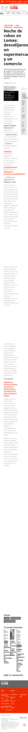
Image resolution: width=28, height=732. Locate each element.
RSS (21, 696)
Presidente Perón (8, 706)
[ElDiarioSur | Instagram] (22, 686)
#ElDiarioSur (8, 172)
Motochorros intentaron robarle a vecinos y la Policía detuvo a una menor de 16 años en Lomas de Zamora (10, 389)
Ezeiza (7, 703)
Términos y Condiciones (6, 715)
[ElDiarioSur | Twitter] (25, 683)
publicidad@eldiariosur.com (8, 723)
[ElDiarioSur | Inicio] (27, 691)
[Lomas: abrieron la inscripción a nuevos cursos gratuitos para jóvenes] (12, 639)
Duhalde (19, 646)
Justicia (24, 13)
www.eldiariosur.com (6, 718)
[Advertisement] (14, 482)
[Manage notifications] (24, 725)
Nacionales (4, 701)
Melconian (13, 701)
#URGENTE (8, 151)
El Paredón (12, 707)
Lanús (2, 698)
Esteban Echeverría (19, 13)
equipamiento (13, 694)
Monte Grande (13, 13)
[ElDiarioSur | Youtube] (25, 686)
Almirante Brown (8, 13)
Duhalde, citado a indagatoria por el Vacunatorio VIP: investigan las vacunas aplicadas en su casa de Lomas (20, 660)
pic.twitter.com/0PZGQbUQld (14, 174)
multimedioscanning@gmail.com (8, 721)
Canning (19, 1)
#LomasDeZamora (10, 167)
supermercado (15, 618)
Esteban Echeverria (11, 1)
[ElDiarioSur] (4, 684)
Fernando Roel (12, 697)
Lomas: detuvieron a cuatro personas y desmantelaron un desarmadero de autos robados (9, 654)
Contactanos (23, 694)
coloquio (12, 703)
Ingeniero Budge (9, 621)
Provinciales (9, 710)
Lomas (7, 618)
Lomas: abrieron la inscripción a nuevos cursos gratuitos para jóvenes (13, 648)
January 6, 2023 (10, 182)
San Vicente (8, 700)
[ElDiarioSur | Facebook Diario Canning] (22, 683)
